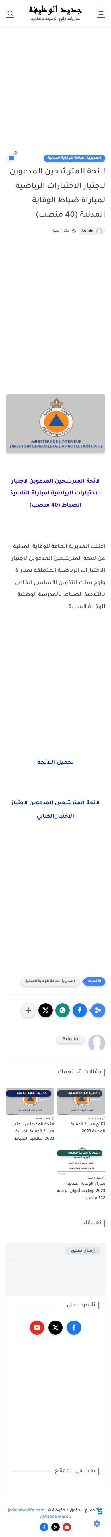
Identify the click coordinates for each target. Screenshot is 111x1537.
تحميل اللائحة (55, 763)
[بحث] (10, 13)
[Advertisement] (55, 92)
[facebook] (74, 1328)
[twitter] (55, 1328)
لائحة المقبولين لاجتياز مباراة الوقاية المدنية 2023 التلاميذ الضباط (33, 1131)
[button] (80, 1010)
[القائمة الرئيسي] (101, 13)
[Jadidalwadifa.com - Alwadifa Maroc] (55, 13)
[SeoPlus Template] (99, 1511)
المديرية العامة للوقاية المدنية (74, 158)
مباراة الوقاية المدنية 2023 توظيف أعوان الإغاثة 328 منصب (81, 1191)
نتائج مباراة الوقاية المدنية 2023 (88, 1128)
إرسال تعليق (83, 1251)
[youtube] (37, 1328)
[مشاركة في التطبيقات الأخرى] (28, 1010)
